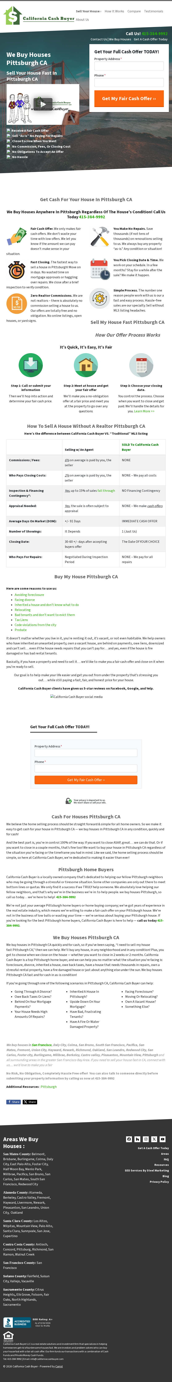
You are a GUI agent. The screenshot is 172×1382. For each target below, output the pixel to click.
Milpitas (9, 1226)
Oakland (17, 1212)
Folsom (36, 1294)
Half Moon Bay (13, 1169)
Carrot (59, 1366)
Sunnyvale (28, 1231)
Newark (38, 1202)
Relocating (23, 610)
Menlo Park (33, 1169)
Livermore (24, 1202)
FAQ (166, 1159)
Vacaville (27, 1281)
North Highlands (24, 1299)
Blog (166, 1176)
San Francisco (41, 1045)
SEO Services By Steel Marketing (147, 1171)
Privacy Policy (159, 1182)
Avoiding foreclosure (29, 595)
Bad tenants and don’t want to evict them (45, 615)
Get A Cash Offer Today (151, 39)
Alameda (35, 1192)
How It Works (114, 11)
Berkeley (9, 1197)
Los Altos (40, 1221)
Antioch (41, 1244)
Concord (9, 1249)
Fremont (43, 1197)
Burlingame (25, 1159)
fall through (106, 490)
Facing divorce (25, 600)
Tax (17, 620)
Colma (40, 1159)
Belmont (38, 1154)
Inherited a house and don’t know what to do (47, 605)
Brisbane (9, 1159)
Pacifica (22, 1174)
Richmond (39, 1249)
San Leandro (30, 1207)
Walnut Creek (24, 1254)
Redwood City (28, 1184)
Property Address (108, 59)
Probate (21, 630)
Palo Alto (45, 1226)
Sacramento (12, 1304)
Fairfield (33, 1276)
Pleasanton (11, 1207)
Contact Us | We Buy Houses (111, 39)
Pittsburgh (49, 1086)
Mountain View (26, 1226)
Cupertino (10, 1236)
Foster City (40, 1164)
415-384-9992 (155, 34)
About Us (82, 19)
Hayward (9, 1202)
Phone (100, 75)
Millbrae (9, 1174)
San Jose (43, 1231)
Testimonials (153, 11)
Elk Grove (23, 1294)
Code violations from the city (35, 625)
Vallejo (15, 1281)
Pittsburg (24, 1249)
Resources (161, 1165)
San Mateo (21, 1179)
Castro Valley (26, 1197)
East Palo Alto (20, 1164)
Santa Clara (11, 1231)
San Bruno (36, 1174)
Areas (165, 1154)
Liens (24, 620)
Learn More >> (144, 411)
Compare (134, 11)
